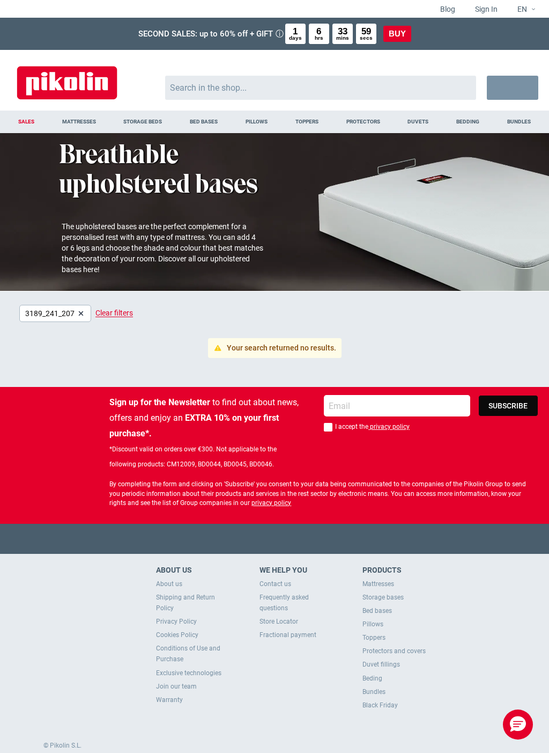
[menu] (274, 122)
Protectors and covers (394, 651)
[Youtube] (275, 538)
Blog (447, 9)
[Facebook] (233, 538)
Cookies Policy (177, 635)
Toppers (373, 637)
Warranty (169, 700)
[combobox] (321, 88)
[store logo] (67, 77)
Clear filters (114, 313)
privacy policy (389, 426)
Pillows (372, 624)
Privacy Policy (176, 621)
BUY (397, 33)
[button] (522, 9)
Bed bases (377, 611)
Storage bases (383, 597)
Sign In (485, 9)
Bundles (373, 692)
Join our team (176, 686)
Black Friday (380, 705)
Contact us (275, 584)
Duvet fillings (381, 664)
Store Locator (278, 621)
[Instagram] (296, 538)
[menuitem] (26, 122)
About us (169, 584)
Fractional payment (287, 635)
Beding (372, 678)
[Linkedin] (316, 538)
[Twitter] (254, 538)
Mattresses (378, 584)
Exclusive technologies (188, 673)
